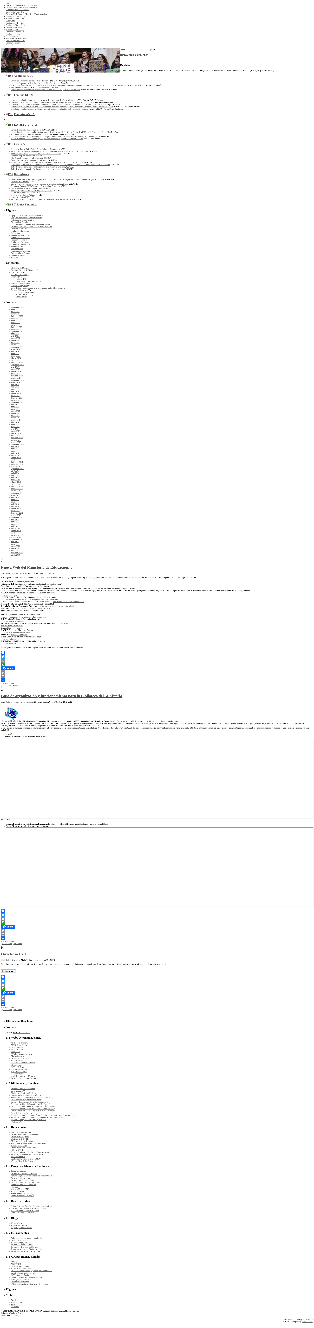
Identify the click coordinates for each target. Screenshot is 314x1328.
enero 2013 (15, 511)
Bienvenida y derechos (134, 54)
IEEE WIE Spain (17, 1067)
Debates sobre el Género (15, 41)
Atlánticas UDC (23, 75)
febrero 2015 (16, 458)
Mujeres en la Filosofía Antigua (23, 195)
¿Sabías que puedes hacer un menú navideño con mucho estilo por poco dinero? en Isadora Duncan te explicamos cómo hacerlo (60, 165)
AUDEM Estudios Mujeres (21, 1054)
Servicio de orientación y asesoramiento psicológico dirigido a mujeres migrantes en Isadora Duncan (49, 151)
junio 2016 (15, 424)
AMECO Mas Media (19, 1045)
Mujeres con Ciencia (19, 1225)
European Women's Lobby (21, 1268)
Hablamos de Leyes (18, 1240)
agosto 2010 (15, 555)
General (14, 277)
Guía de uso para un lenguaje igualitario (26, 1238)
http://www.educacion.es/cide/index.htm (68, 602)
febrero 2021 (16, 340)
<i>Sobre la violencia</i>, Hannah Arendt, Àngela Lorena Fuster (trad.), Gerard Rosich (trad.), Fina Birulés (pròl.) (55, 136)
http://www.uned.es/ (9, 643)
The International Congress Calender (25, 1211)
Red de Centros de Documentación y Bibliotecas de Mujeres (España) (38, 1117)
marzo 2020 (15, 356)
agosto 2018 (15, 382)
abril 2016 (15, 429)
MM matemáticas (17, 1074)
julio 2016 (15, 422)
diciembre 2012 (17, 513)
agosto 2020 (15, 349)
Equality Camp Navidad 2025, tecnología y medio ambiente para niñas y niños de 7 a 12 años (47, 162)
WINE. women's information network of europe (29, 1284)
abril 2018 (15, 391)
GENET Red (16, 1065)
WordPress (15, 1307)
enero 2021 (15, 343)
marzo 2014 (15, 480)
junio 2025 (15, 309)
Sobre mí (9, 45)
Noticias (19, 279)
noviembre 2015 (17, 440)
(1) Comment (6, 685)
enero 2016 (15, 435)
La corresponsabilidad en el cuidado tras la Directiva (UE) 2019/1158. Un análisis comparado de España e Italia (54, 104)
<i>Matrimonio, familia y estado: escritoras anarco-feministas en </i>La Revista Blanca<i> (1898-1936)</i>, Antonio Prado (58, 132)
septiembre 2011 (17, 539)
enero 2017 (15, 416)
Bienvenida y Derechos (15, 12)
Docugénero (21, 174)
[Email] (157, 661)
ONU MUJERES (18, 1150)
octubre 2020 (16, 345)
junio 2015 (15, 449)
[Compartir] (157, 680)
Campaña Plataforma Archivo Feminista (21, 7)
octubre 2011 (16, 537)
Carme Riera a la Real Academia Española (27, 130)
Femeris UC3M (23, 94)
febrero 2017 (16, 413)
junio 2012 (15, 522)
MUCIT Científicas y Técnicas (23, 1076)
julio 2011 (15, 542)
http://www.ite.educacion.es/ (12, 626)
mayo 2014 (15, 475)
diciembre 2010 (17, 553)
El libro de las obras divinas (21, 193)
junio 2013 (15, 500)
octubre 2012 (16, 515)
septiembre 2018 (17, 380)
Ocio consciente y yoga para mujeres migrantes (29, 160)
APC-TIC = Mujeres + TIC (21, 1132)
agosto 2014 (15, 471)
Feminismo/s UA (24, 114)
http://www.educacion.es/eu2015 (38, 608)
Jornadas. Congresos (19, 286)
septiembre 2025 (17, 307)
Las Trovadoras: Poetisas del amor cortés (26, 188)
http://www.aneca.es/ (9, 595)
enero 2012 (15, 533)
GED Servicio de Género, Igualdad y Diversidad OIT (31, 1271)
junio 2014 (15, 473)
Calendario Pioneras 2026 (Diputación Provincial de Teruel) (34, 186)
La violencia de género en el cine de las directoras (30, 81)
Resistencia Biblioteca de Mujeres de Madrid (33, 224)
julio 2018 (15, 385)
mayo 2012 (15, 524)
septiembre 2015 (17, 444)
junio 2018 (15, 387)
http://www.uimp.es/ (9, 639)
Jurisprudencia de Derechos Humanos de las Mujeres (31, 1206)
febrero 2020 (16, 358)
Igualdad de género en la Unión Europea (26, 1277)
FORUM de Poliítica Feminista (23, 1063)
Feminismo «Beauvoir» (15, 30)
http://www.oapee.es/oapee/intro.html (15, 632)
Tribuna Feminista (25, 204)
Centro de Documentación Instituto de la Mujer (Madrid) (33, 1109)
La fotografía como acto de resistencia (25, 83)
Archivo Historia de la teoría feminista (25, 1134)
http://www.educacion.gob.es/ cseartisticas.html (55, 606)
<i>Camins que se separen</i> (22, 134)
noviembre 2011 (17, 535)
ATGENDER (16, 1264)
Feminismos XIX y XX (15, 23)
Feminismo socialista (14, 27)
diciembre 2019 (17, 362)
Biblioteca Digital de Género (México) (26, 1095)
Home (8, 3)
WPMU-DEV (307, 1322)
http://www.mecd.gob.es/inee (12, 621)
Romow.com (308, 1319)
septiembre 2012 (17, 517)
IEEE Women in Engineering (22, 1275)
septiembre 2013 (17, 493)
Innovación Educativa (19, 283)
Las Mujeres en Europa (20, 1282)
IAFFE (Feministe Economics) (23, 1273)
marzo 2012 (15, 528)
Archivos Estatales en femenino (23, 1089)
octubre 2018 (16, 378)
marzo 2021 (15, 338)
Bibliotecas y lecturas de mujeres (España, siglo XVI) (31, 191)
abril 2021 (15, 336)
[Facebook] (157, 653)
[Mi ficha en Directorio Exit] (8, 972)
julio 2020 (15, 351)
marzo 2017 (15, 411)
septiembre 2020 (17, 347)
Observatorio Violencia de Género (24, 1148)
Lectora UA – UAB (26, 124)
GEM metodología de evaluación (23, 1141)
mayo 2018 (15, 389)
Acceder (14, 1300)
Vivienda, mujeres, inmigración (23, 156)
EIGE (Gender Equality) (20, 1266)
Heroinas (14, 1187)
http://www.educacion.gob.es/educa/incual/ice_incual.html (23, 617)
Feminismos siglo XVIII (15, 16)
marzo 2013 (15, 506)
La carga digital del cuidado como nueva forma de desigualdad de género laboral (42, 100)
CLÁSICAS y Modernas (20, 1058)
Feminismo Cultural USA (16, 32)
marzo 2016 (15, 431)
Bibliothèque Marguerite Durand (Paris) (26, 1100)
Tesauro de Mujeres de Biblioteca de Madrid (28, 1249)
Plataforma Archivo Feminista (17, 10)
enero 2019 (15, 373)
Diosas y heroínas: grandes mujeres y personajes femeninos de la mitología (39, 184)
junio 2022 (15, 320)
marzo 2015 (15, 455)
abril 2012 (15, 526)
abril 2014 (15, 477)
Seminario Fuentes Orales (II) (22, 1196)
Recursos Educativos (19, 290)
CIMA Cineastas (17, 1056)
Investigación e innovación (21, 1279)
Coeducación (16, 272)
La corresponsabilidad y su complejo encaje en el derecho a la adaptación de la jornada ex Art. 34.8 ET (50, 102)
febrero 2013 (16, 508)
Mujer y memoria (17, 1191)
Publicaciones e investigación (27, 281)
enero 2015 (15, 460)
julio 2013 (15, 497)
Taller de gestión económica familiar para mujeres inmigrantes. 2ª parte (38, 169)
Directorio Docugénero (20, 1137)
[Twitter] (157, 657)
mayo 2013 (15, 502)
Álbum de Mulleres (18, 1171)
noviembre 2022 (17, 318)
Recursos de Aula (22, 294)
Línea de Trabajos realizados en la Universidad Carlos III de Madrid (37, 288)
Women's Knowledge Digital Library (25, 1161)
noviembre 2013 (17, 489)
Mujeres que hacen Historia (21, 1228)
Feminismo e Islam (13, 43)
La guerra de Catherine (20, 182)
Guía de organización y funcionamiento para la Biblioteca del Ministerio (61, 696)
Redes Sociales (21, 297)
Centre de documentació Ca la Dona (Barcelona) (29, 1102)
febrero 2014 (16, 482)
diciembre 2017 (17, 398)
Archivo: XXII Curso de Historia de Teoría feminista (26, 14)
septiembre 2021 (17, 331)
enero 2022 (15, 325)
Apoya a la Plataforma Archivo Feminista (22, 5)
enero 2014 (15, 484)
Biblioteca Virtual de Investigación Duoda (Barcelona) (32, 1097)
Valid (16, 1302)
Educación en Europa (19, 275)
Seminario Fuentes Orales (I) (22, 1193)
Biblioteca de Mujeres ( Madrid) (23, 1093)
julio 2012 (15, 519)
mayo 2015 (15, 451)
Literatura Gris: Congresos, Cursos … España (28, 1208)
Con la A (19, 144)
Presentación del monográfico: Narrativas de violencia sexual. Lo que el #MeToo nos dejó (45, 90)
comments (14, 1315)
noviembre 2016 (17, 418)
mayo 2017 (15, 409)
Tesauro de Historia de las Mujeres (24, 1247)
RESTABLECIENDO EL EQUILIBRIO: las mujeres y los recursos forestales (41, 199)
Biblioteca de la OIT (19, 1091)
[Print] (157, 676)
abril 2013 (15, 504)
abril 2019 (15, 367)
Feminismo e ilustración (15, 18)
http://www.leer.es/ (14, 628)
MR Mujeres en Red (19, 1146)
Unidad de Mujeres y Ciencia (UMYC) (26, 1159)
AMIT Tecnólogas (18, 1047)
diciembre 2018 (17, 376)
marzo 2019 (15, 369)
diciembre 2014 (17, 462)
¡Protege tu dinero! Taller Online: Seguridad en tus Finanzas (34, 149)
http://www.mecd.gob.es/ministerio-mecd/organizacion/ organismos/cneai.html (31, 599)
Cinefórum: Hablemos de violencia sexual (27, 158)
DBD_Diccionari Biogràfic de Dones (25, 1182)
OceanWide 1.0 (289, 1319)
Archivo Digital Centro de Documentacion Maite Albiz (32, 1176)
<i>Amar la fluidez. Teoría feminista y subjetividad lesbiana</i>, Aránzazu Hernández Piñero (47, 139)
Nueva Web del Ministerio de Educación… (36, 567)
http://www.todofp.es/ (19, 635)
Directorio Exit (13, 954)
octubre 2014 (16, 466)
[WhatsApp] (157, 664)
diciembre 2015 (17, 438)
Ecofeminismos (12, 36)
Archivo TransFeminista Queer (23, 1180)
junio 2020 (15, 354)
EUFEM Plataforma (18, 1060)
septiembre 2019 (17, 365)
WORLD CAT (16, 1122)
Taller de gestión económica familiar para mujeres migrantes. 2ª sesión (38, 167)
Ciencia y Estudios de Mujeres (22, 270)
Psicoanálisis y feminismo (16, 38)
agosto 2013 (15, 495)
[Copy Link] (157, 672)
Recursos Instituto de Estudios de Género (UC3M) (30, 1152)
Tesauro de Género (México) (22, 1245)
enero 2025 (15, 312)
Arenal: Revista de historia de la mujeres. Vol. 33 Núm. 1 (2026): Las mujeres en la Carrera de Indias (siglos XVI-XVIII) (57, 179)
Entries (3, 1315)
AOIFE (14, 1262)
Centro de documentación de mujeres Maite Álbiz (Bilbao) (33, 1106)
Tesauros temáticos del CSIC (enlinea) (25, 1251)
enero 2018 (15, 396)
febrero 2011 (16, 548)
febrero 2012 (16, 531)
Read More (17, 685)
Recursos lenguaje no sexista (22, 1242)
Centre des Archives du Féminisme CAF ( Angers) (30, 1104)
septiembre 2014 (17, 469)
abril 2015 (15, 453)
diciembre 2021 (17, 327)
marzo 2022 (15, 323)
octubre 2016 (16, 420)
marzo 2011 (15, 546)
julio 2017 (15, 404)
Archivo (9, 1032)
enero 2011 (15, 550)
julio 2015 (15, 446)
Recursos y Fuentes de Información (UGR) (27, 1154)
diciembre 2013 (17, 486)
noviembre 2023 (17, 314)
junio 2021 (15, 334)
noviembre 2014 (17, 464)
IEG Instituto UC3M (19, 1069)
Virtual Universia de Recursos (22, 1213)
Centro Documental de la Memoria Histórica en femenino (33, 1111)
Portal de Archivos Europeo (21, 1113)
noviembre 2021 (17, 329)
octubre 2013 (16, 491)
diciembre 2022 (17, 316)
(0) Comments (6, 944)
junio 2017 (15, 407)
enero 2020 (15, 360)
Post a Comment (7, 683)
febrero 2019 (16, 371)
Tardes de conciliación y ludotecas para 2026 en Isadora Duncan (36, 154)
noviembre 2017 (17, 400)
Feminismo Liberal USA (15, 25)
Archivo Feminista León (20, 1178)
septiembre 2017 (17, 402)
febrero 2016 (16, 433)
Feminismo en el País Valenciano (23, 1185)
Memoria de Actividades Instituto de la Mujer (28, 1143)
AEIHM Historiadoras (19, 1043)
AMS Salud (15, 1052)
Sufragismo (10, 21)
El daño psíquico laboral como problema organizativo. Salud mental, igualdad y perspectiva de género (50, 109)
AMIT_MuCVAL (18, 1049)
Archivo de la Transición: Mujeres (24, 1174)
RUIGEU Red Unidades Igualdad (24, 1078)
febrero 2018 (16, 393)
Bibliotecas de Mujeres (19, 268)
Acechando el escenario (20, 87)
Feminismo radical (13, 34)
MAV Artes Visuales (19, 1072)
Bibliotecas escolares (24, 292)
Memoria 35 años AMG (20, 1189)
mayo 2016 (15, 427)
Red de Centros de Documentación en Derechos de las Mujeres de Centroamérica (42, 1115)
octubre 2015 (16, 442)
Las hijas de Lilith (18, 197)
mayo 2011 (15, 544)
